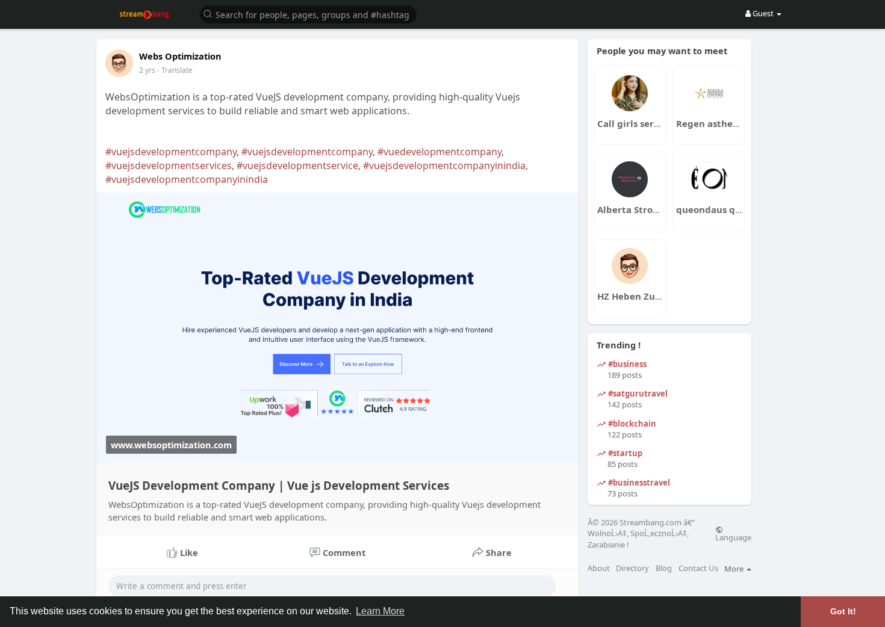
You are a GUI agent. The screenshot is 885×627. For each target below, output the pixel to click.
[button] (308, 13)
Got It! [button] (843, 611)
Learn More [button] (380, 611)
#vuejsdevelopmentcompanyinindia (444, 165)
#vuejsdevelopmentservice (297, 165)
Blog (664, 568)
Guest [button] (763, 13)
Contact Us (698, 568)
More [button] (734, 568)
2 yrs (147, 70)
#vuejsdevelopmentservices (168, 165)
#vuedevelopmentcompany (439, 151)
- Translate (175, 70)
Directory (632, 568)
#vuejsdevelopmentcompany (171, 151)
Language (733, 537)
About (599, 568)
